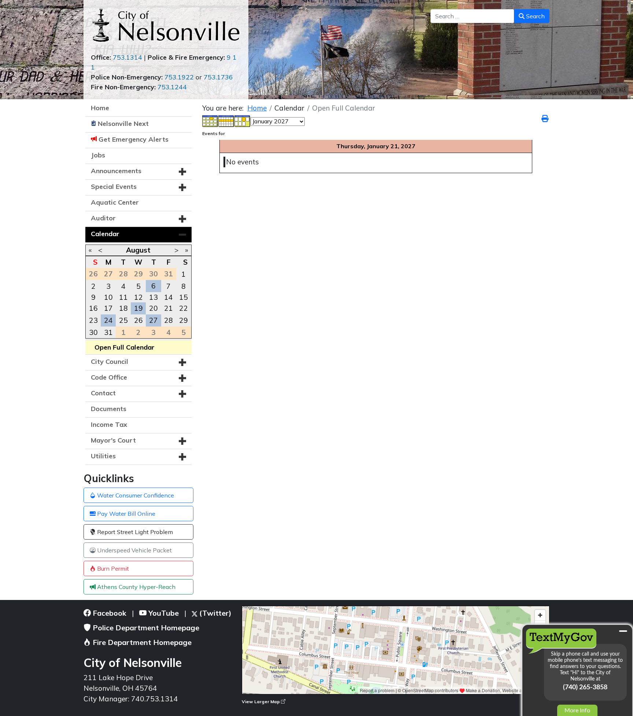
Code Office (109, 377)
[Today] (242, 120)
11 (123, 297)
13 (153, 297)
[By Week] (226, 120)
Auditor (103, 218)
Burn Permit (112, 568)
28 (168, 320)
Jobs (98, 155)
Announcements (116, 171)
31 (108, 332)
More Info (577, 710)
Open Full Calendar (125, 347)
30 (93, 332)
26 (138, 320)
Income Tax (109, 424)
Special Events (114, 186)
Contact (103, 393)
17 (108, 308)
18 (123, 308)
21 (168, 308)
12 (138, 297)
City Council (109, 361)
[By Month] (210, 120)
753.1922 (179, 77)
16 (93, 308)
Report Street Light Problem (134, 532)
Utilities (103, 456)
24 (108, 320)
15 (183, 297)
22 (183, 308)
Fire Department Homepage (141, 642)
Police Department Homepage (145, 627)
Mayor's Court (113, 440)
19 (138, 308)
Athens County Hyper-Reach (135, 586)
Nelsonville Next (123, 123)
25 (123, 320)
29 (183, 320)
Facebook (108, 613)
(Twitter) (214, 613)
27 (153, 320)
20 (153, 308)
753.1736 (218, 77)
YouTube (163, 613)
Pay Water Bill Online (125, 513)
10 (108, 297)
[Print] (545, 118)
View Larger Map (261, 701)
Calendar (105, 234)
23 (93, 320)
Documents (108, 408)
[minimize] (623, 631)
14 (168, 297)
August (138, 250)
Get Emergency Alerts (134, 139)
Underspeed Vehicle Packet (134, 550)
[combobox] (472, 16)
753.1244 (172, 87)
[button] (182, 171)
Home (100, 108)
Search (535, 16)
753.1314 (127, 57)
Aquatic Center (115, 202)
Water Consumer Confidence (135, 495)
